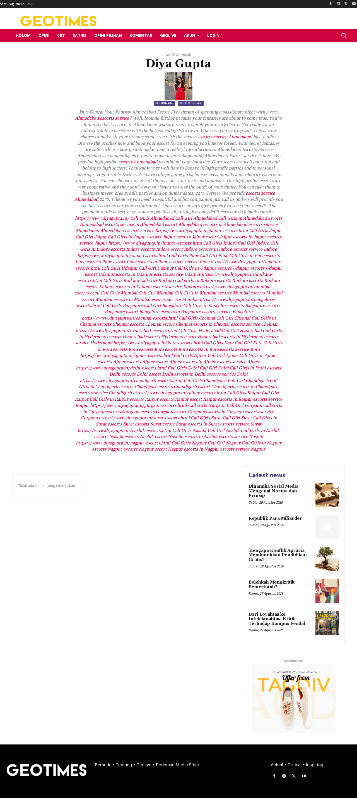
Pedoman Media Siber (177, 764)
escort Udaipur (100, 274)
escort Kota (176, 349)
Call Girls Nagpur (189, 443)
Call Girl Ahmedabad (196, 218)
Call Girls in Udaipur (195, 268)
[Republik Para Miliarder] (327, 527)
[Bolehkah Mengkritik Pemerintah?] (327, 591)
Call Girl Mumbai (155, 293)
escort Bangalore (142, 312)
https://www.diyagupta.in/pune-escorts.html (122, 255)
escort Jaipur (219, 237)
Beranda (103, 764)
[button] (343, 35)
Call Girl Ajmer (223, 355)
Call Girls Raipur (244, 393)
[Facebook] (330, 4)
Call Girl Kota (248, 343)
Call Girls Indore (220, 243)
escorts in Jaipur (249, 237)
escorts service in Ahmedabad (134, 224)
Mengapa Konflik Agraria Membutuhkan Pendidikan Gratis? (278, 555)
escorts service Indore (255, 249)
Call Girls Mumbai (118, 293)
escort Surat (174, 424)
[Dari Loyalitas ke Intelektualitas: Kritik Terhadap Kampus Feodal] (327, 623)
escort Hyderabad (201, 337)
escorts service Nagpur (242, 449)
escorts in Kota (204, 349)
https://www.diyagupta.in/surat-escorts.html (144, 418)
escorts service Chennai (254, 324)
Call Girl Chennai (233, 318)
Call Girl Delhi (214, 368)
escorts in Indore (215, 249)
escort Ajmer (169, 362)
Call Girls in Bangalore (205, 305)
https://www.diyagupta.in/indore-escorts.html (155, 243)
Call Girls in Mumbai (195, 293)
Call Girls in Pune (246, 255)
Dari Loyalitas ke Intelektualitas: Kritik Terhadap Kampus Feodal (277, 619)
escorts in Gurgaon (224, 412)
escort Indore (183, 249)
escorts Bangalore (247, 305)
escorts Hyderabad (125, 337)
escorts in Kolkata (133, 287)
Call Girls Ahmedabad (152, 218)
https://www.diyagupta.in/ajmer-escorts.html (126, 355)
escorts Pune (99, 262)
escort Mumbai (97, 299)
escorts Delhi (134, 374)
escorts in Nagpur (201, 449)
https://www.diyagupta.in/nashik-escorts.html (124, 430)
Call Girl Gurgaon (244, 405)
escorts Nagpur (107, 449)
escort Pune (124, 262)
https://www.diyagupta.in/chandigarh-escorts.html (131, 380)
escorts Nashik (108, 436)
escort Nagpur (169, 449)
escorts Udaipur (233, 268)
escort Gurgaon (189, 412)
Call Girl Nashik (224, 430)
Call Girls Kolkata (121, 280)
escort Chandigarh (216, 387)
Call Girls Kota (218, 343)
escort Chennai (177, 324)
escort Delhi (161, 374)
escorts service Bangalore (227, 312)
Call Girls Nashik (189, 430)
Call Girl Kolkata (157, 280)
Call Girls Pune (184, 255)
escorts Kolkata (232, 280)
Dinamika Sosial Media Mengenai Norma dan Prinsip (273, 491)
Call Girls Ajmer (190, 355)
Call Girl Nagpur (224, 443)
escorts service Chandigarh (105, 393)
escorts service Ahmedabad (225, 137)
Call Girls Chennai (197, 318)
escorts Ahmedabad (137, 162)
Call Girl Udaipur (156, 268)
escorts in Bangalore (180, 312)
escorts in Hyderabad (242, 337)
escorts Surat (121, 424)
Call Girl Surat (237, 418)
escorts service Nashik (241, 436)
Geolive (144, 764)
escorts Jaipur (161, 237)
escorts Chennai (113, 324)
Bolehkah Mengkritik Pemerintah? (272, 585)
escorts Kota (125, 349)
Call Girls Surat (206, 418)
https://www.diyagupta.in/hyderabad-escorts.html (126, 330)
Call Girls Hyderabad (199, 330)
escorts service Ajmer (238, 362)
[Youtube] (354, 4)
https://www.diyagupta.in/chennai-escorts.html (130, 318)
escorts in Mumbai (131, 299)
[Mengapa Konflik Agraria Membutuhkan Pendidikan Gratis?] (327, 559)
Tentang (124, 764)
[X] (346, 4)
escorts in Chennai (211, 324)
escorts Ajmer (112, 362)
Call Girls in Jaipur (127, 237)
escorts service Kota (240, 349)
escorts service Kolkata (176, 287)
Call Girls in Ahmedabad (242, 218)
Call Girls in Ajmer (258, 355)
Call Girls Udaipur (119, 268)
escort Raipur (203, 399)
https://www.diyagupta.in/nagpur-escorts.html (123, 443)
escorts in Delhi (189, 374)
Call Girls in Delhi (248, 368)
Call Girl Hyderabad (241, 330)
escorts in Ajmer (199, 362)
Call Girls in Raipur (109, 399)
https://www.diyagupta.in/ (102, 218)
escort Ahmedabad (183, 224)
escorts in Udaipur (134, 274)
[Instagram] (338, 4)
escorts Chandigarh (138, 387)
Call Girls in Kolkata (195, 280)
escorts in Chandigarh (256, 387)
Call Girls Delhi (183, 368)
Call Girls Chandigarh (205, 380)
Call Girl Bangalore (163, 305)
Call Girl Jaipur (91, 237)
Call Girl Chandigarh (248, 380)
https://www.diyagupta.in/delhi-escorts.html (121, 368)
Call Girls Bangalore (123, 305)
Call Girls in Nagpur (261, 443)
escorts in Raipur (235, 399)
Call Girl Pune (214, 255)
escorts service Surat (240, 424)
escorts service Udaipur (177, 274)
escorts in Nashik (200, 436)
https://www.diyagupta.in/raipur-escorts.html (179, 393)
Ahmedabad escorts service (102, 118)
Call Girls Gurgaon (206, 405)
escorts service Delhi (227, 374)
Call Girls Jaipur (265, 230)
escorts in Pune (153, 262)
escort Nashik (168, 436)
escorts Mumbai (233, 293)
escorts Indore (125, 249)
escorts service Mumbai (175, 299)
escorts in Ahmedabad (225, 224)
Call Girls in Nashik (260, 430)
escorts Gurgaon (123, 412)
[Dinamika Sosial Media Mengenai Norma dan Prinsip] (327, 495)
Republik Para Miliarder (275, 518)
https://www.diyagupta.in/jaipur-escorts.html (201, 230)
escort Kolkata (99, 287)
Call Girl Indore (253, 243)
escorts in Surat (203, 424)
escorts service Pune (189, 262)
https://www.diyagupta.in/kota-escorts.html (158, 343)
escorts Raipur (143, 399)
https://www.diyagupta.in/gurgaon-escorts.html (138, 405)
